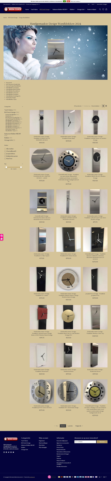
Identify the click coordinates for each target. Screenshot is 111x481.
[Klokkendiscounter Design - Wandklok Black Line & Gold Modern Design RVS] (68, 317)
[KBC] (80, 477)
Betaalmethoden (61, 449)
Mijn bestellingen (43, 443)
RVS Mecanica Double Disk (13, 84)
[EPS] (96, 477)
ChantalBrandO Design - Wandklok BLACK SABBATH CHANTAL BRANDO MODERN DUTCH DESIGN (95, 256)
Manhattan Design (11, 97)
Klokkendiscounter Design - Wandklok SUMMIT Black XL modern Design (95, 138)
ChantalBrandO (11, 151)
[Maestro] (72, 477)
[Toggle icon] (100, 9)
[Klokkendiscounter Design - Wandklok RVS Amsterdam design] (68, 391)
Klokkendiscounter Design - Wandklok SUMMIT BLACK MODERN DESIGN (42, 138)
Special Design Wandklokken (13, 86)
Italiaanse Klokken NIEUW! (12, 134)
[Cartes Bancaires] (83, 477)
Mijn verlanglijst (43, 447)
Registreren (42, 440)
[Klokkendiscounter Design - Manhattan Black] (68, 355)
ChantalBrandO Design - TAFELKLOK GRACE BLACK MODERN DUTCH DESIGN (41, 217)
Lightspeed (32, 477)
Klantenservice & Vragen (63, 454)
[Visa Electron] (70, 477)
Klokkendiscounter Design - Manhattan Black (69, 370)
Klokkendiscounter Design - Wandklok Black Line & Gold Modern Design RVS (68, 333)
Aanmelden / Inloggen (102, 4)
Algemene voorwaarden (63, 443)
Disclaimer (59, 445)
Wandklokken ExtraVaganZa (13, 96)
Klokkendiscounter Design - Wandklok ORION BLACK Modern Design (95, 176)
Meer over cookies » (75, 1)
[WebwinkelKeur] (52, 478)
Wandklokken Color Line (12, 92)
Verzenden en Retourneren (63, 452)
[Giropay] (94, 477)
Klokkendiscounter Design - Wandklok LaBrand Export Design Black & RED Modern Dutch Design (41, 333)
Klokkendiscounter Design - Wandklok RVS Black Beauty (68, 254)
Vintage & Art (8, 140)
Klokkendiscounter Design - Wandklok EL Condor (42, 294)
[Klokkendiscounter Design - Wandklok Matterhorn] (42, 355)
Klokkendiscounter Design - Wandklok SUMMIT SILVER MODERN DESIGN (68, 217)
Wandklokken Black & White (13, 89)
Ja (64, 1)
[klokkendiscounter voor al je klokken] (13, 9)
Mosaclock (9, 82)
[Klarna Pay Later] (86, 477)
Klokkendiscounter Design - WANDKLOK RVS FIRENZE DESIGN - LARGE (42, 176)
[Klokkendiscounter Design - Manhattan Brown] (95, 355)
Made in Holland (91, 9)
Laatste (70, 426)
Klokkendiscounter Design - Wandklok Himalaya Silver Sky (95, 332)
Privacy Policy (60, 447)
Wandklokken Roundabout (13, 91)
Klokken (6, 138)
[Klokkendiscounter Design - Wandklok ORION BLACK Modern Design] (95, 160)
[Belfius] (75, 477)
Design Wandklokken (11, 114)
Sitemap (59, 458)
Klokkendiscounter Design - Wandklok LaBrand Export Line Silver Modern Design (95, 217)
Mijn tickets (42, 445)
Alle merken (10, 149)
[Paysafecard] (91, 477)
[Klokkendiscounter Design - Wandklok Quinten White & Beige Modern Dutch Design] (68, 279)
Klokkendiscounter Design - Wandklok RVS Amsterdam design (68, 406)
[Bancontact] (67, 477)
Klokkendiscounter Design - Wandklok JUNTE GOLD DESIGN (42, 406)
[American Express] (78, 477)
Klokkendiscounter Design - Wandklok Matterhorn (42, 370)
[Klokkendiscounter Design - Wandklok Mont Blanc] (68, 122)
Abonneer (102, 441)
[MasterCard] (62, 477)
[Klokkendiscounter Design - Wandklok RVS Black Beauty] (68, 239)
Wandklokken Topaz (11, 99)
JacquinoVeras (10, 153)
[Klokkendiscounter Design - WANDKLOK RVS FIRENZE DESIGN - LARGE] (42, 160)
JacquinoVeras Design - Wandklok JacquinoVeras (95, 294)
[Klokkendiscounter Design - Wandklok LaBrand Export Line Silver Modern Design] (95, 201)
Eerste (63, 426)
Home (27, 9)
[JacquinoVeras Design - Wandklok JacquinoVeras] (95, 279)
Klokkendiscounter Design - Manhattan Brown (95, 370)
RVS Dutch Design (13, 17)
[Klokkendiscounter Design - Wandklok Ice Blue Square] (42, 239)
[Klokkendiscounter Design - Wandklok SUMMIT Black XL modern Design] (95, 122)
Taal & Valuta (34, 9)
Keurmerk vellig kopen (62, 440)
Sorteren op (87, 106)
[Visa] (64, 477)
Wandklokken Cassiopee (12, 87)
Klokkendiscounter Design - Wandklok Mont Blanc (69, 137)
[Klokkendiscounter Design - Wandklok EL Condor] (42, 279)
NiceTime (9, 158)
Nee (68, 1)
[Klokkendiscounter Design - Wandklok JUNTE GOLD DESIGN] (42, 391)
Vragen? (59, 456)
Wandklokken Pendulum (12, 94)
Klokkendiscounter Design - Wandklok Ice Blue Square (42, 254)
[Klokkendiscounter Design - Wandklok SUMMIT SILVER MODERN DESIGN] (68, 201)
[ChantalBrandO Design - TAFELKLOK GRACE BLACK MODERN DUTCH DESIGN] (42, 201)
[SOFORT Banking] (88, 477)
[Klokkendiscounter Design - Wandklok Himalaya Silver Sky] (95, 317)
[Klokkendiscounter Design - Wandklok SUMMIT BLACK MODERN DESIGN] (42, 122)
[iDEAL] (59, 477)
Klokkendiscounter (12, 156)
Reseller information (62, 466)
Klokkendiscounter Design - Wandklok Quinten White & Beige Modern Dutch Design (68, 295)
